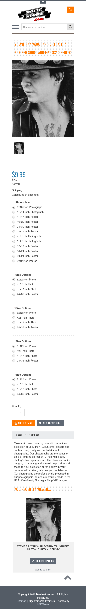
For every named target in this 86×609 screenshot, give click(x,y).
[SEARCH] (70, 27)
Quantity (17, 406)
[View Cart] (70, 10)
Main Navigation (15, 26)
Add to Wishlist (43, 569)
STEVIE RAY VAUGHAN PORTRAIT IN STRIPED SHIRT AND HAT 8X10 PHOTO (43, 547)
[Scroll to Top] (68, 578)
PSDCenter (43, 604)
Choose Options (45, 561)
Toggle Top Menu (43, 2)
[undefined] (43, 136)
